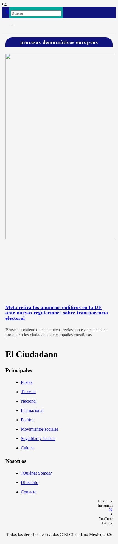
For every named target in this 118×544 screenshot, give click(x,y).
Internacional (32, 410)
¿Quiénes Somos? (36, 473)
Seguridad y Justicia (38, 438)
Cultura (27, 447)
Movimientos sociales (39, 429)
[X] (7, 12)
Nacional (28, 401)
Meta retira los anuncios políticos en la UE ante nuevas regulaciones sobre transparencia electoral (56, 313)
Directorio (29, 482)
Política (27, 419)
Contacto (28, 492)
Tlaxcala (28, 391)
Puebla (27, 382)
